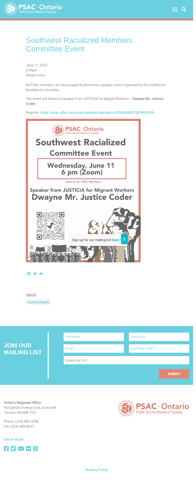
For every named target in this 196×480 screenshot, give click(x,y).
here (115, 240)
